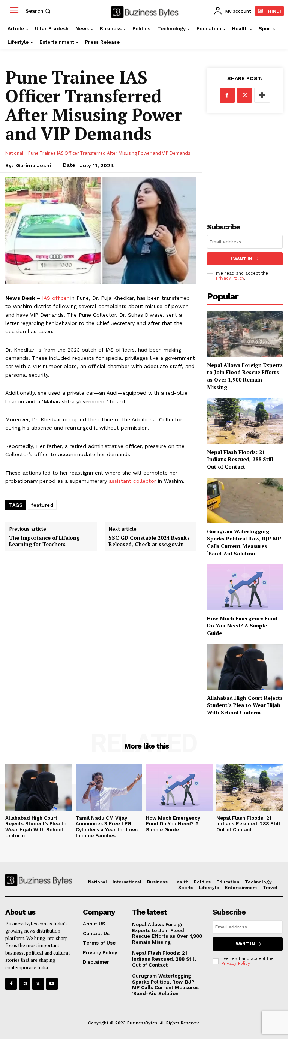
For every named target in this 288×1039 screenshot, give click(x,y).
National (14, 153)
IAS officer (55, 298)
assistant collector (132, 481)
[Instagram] (24, 984)
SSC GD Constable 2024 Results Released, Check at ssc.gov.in (149, 541)
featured (42, 505)
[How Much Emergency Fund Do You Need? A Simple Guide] (245, 587)
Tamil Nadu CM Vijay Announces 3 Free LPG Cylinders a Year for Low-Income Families (107, 826)
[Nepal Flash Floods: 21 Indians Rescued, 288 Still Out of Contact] (245, 420)
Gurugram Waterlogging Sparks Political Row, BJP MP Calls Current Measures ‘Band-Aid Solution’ (244, 542)
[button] (39, 11)
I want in (241, 258)
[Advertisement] (244, 161)
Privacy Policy (230, 278)
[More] (262, 95)
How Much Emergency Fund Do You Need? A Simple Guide (242, 625)
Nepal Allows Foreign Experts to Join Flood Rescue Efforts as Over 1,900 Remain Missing (245, 376)
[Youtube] (52, 984)
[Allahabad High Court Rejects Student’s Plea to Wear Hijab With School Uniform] (245, 666)
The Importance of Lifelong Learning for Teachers (44, 541)
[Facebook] (227, 95)
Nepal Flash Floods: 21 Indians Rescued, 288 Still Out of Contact (240, 459)
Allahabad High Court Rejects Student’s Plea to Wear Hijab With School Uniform (245, 705)
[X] (244, 95)
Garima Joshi (33, 165)
